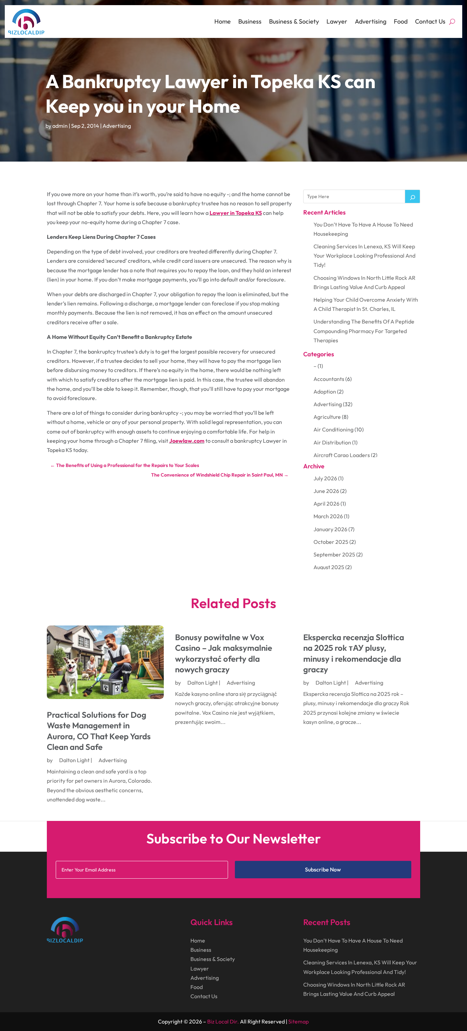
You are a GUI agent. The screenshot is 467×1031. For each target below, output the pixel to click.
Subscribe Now (323, 869)
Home (222, 21)
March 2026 (328, 516)
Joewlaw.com (186, 440)
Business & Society (294, 21)
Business (250, 21)
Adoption (324, 391)
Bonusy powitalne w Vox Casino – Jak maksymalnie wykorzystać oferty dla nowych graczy (223, 653)
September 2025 (334, 554)
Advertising (370, 21)
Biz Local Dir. (223, 1021)
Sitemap (298, 1021)
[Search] (413, 196)
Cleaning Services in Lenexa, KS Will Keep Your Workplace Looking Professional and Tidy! (364, 255)
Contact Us (430, 21)
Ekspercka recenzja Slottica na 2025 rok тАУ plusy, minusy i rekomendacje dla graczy (353, 653)
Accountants (328, 378)
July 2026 (325, 478)
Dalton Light (74, 760)
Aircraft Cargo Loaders (341, 455)
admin (60, 125)
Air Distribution (332, 442)
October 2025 (330, 541)
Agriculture (327, 416)
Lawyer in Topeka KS (236, 212)
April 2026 (326, 503)
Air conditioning (333, 429)
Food (401, 21)
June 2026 (326, 490)
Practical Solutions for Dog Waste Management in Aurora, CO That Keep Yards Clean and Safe (99, 731)
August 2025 (328, 567)
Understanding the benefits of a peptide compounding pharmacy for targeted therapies (363, 330)
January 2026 (330, 529)
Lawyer (336, 21)
